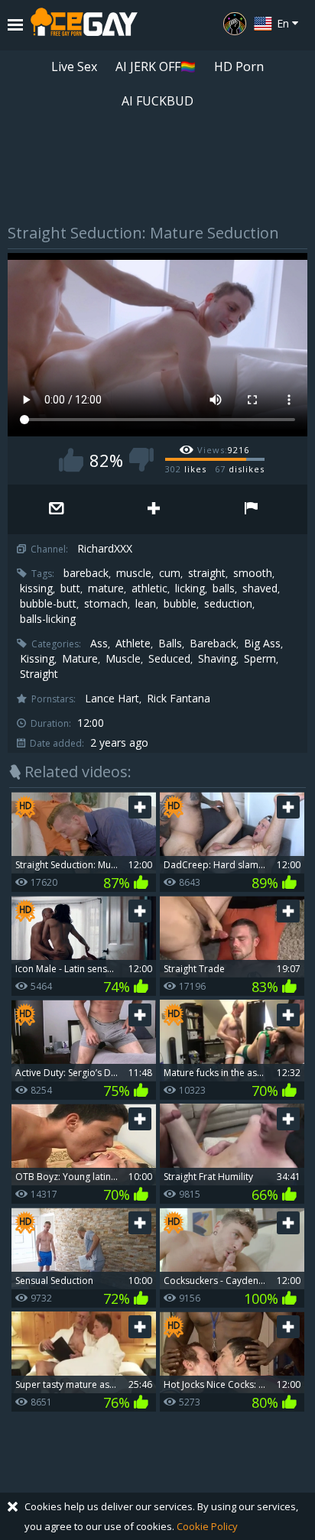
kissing (36, 588)
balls (224, 588)
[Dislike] (141, 460)
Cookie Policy (207, 1526)
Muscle (123, 658)
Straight (39, 674)
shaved (260, 588)
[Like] (71, 460)
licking (190, 588)
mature (106, 588)
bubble (180, 603)
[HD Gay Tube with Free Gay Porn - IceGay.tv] (84, 25)
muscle (133, 573)
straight (207, 573)
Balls (170, 643)
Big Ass (262, 643)
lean (145, 603)
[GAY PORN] (234, 23)
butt (70, 588)
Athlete (133, 643)
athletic (149, 588)
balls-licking (48, 619)
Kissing (37, 658)
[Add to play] (153, 509)
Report (251, 509)
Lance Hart (112, 698)
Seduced (169, 658)
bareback (86, 573)
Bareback (213, 643)
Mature (80, 658)
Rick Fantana (178, 698)
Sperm (260, 658)
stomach (106, 603)
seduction (228, 603)
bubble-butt (48, 603)
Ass (99, 643)
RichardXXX (104, 548)
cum (169, 573)
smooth (252, 573)
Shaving (217, 658)
